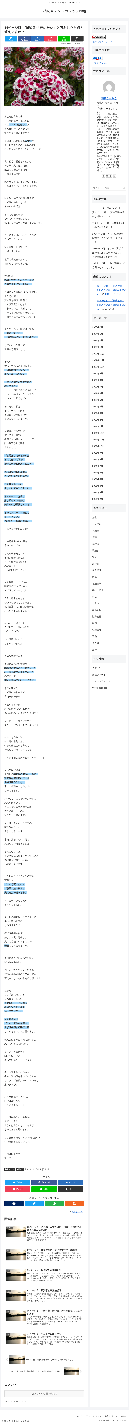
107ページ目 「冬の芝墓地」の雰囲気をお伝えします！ (108, 265)
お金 (94, 517)
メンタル (96, 524)
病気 (94, 577)
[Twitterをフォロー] (34, 1203)
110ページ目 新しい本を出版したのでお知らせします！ (108, 225)
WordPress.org (99, 688)
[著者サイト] (14, 1203)
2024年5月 (97, 334)
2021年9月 (97, 453)
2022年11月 (98, 360)
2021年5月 (97, 479)
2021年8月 (97, 459)
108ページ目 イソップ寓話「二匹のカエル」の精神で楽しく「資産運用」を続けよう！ (108, 252)
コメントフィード (101, 681)
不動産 (95, 530)
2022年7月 (97, 386)
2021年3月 (97, 492)
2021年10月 (98, 446)
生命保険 (96, 570)
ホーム (80, 1416)
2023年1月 (97, 347)
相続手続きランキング (102, 42)
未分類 (95, 564)
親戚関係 (96, 610)
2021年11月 (98, 439)
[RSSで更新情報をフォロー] (74, 1203)
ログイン (96, 668)
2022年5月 (97, 400)
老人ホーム (10, 1169)
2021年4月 (97, 486)
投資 (94, 557)
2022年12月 (98, 353)
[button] (124, 187)
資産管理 (96, 629)
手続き (95, 550)
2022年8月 (97, 380)
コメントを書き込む (44, 1393)
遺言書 (95, 643)
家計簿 (95, 544)
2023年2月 (97, 340)
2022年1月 (97, 426)
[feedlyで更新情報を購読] (54, 1203)
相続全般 (96, 583)
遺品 (94, 636)
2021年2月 (97, 499)
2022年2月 (97, 420)
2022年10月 (98, 367)
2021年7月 (97, 466)
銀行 (94, 649)
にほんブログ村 (100, 63)
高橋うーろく (109, 98)
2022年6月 (97, 393)
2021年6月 (97, 472)
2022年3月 (97, 413)
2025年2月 (97, 327)
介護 (94, 537)
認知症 (20, 1169)
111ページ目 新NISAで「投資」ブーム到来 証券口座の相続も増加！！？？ (108, 212)
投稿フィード (99, 674)
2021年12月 (98, 433)
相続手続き (98, 590)
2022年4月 (97, 406)
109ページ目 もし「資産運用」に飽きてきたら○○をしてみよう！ (108, 238)
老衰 (39, 1169)
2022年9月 (97, 373)
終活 (94, 596)
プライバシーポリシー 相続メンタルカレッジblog (105, 1416)
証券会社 (96, 616)
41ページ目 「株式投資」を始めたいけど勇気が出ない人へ (111, 290)
